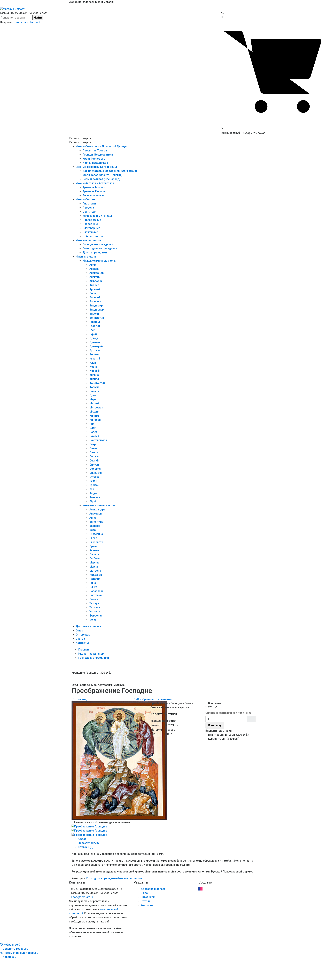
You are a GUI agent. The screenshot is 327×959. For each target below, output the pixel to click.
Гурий (93, 334)
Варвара (94, 525)
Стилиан (94, 476)
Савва (93, 448)
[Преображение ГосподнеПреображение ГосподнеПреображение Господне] (119, 760)
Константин (97, 383)
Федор (93, 493)
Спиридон (96, 472)
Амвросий (96, 281)
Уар (91, 489)
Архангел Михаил (94, 187)
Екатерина (96, 534)
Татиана (94, 607)
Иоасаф (94, 370)
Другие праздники (95, 252)
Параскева (96, 591)
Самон (93, 452)
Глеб (92, 330)
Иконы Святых (85, 199)
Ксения (94, 550)
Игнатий (94, 358)
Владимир (96, 305)
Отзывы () (85, 847)
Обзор (82, 839)
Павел (93, 432)
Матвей (94, 403)
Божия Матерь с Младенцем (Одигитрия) (110, 171)
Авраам (94, 268)
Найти (38, 17)
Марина (94, 562)
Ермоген (94, 350)
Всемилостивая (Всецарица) (101, 179)
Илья (92, 362)
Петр (92, 444)
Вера (92, 530)
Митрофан (96, 407)
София (93, 599)
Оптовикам (83, 634)
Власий (94, 313)
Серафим (95, 456)
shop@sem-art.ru (82, 897)
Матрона (95, 570)
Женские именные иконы (99, 505)
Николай (95, 419)
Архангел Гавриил (94, 191)
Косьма (94, 387)
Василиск (95, 301)
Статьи (80, 638)
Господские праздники (98, 244)
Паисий (94, 436)
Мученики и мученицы (97, 215)
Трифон (94, 485)
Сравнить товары (15, 948)
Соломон (95, 468)
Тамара (94, 603)
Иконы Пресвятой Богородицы (96, 166)
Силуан (94, 464)
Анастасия (96, 513)
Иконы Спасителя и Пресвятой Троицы (101, 146)
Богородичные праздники (100, 248)
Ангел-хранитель (93, 195)
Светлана (95, 595)
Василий (94, 297)
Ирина (93, 546)
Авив (92, 264)
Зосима (94, 354)
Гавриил (94, 321)
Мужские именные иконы (99, 260)
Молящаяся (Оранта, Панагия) (102, 175)
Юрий (93, 501)
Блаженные (90, 232)
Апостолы (89, 203)
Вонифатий (96, 317)
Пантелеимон (98, 440)
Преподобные (92, 219)
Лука (92, 395)
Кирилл (94, 379)
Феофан (94, 497)
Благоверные (91, 228)
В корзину (214, 725)
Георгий (94, 326)
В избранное (145, 699)
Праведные (90, 224)
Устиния (94, 611)
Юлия (93, 619)
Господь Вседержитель (98, 154)
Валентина (96, 521)
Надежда (95, 574)
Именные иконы (86, 256)
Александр (96, 273)
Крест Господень (94, 158)
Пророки (88, 207)
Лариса (94, 554)
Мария (93, 566)
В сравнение (164, 699)
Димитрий (96, 346)
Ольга (93, 587)
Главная (83, 649)
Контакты (82, 642)
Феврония (96, 615)
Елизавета (96, 542)
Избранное (11, 944)
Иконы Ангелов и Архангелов (95, 183)
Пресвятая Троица (95, 150)
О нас (79, 630)
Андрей (94, 285)
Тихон (93, 481)
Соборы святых (93, 236)
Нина (92, 583)
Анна (92, 517)
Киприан (94, 374)
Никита (94, 415)
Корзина (9, 956)
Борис (93, 293)
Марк (92, 399)
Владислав (96, 309)
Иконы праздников (95, 162)
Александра (97, 509)
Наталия (94, 578)
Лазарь (94, 391)
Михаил (94, 411)
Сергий (94, 460)
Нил (91, 423)
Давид (93, 338)
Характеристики (88, 843)
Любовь (94, 558)
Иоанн (93, 366)
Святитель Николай (27, 22)
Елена (93, 538)
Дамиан (94, 342)
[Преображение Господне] (89, 826)
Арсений (94, 289)
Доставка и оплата (88, 626)
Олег (92, 428)
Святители (89, 211)
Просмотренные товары (20, 952)
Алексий (94, 277)
